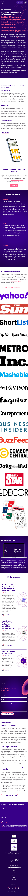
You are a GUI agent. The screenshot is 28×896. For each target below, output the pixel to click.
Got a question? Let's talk (9, 795)
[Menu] (25, 2)
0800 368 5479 (5, 690)
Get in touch (5, 132)
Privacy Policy (14, 881)
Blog (14, 877)
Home (2, 9)
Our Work (14, 872)
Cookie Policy (14, 884)
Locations (14, 879)
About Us (14, 870)
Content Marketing (7, 9)
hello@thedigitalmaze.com (8, 688)
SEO (17, 37)
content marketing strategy (17, 180)
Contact (14, 875)
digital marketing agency (15, 281)
